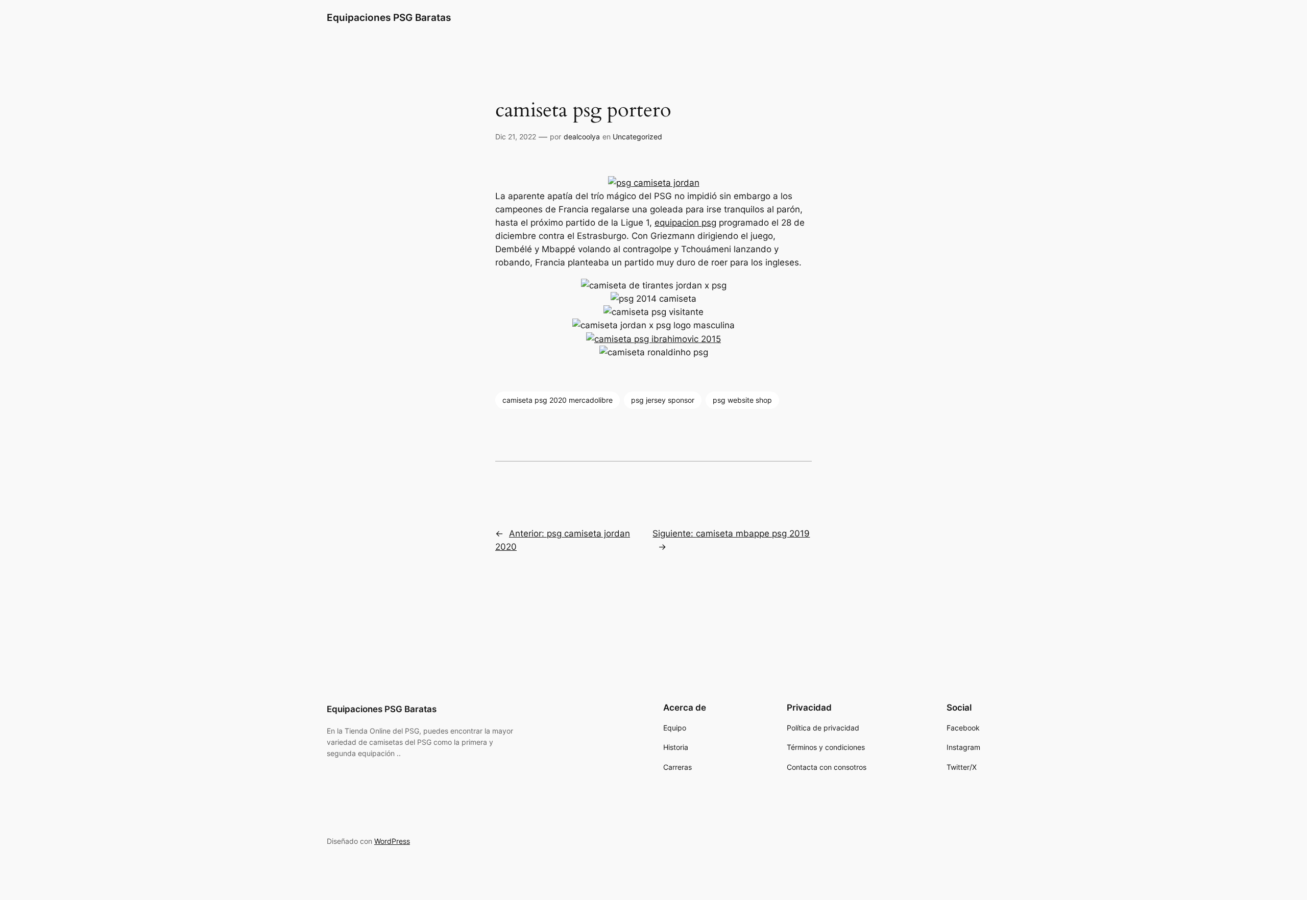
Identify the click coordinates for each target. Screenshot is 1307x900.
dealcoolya (582, 136)
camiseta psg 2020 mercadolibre (557, 400)
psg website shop (742, 400)
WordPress (392, 841)
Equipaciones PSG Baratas (389, 17)
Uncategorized (637, 136)
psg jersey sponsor (662, 400)
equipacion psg (685, 222)
